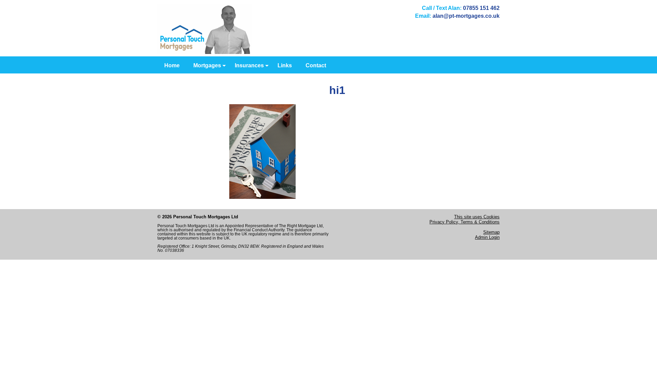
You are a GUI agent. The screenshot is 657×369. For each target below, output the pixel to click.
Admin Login (487, 237)
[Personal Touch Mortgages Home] (204, 52)
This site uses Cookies (477, 216)
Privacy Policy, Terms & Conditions (464, 221)
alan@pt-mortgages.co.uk (466, 16)
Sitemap (491, 232)
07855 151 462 (481, 8)
